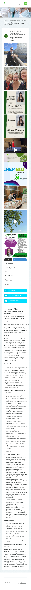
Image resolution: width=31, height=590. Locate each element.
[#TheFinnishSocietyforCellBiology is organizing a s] (15, 245)
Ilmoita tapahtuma (14, 301)
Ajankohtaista (12, 20)
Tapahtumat (8, 280)
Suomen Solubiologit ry (10, 8)
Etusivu (6, 20)
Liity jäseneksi (13, 290)
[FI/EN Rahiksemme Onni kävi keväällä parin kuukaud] (15, 54)
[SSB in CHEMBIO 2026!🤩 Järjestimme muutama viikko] (15, 150)
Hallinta (24, 583)
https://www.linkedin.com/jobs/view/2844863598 (16, 324)
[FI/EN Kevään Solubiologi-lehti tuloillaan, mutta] (15, 78)
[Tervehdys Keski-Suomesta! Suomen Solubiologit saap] (15, 197)
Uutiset (7, 284)
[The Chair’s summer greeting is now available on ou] (15, 102)
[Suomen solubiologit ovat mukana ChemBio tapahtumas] (15, 174)
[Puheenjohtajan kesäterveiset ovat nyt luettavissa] (15, 126)
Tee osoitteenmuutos (15, 295)
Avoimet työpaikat (10, 267)
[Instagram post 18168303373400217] (15, 221)
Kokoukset (8, 272)
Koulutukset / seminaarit (12, 276)
